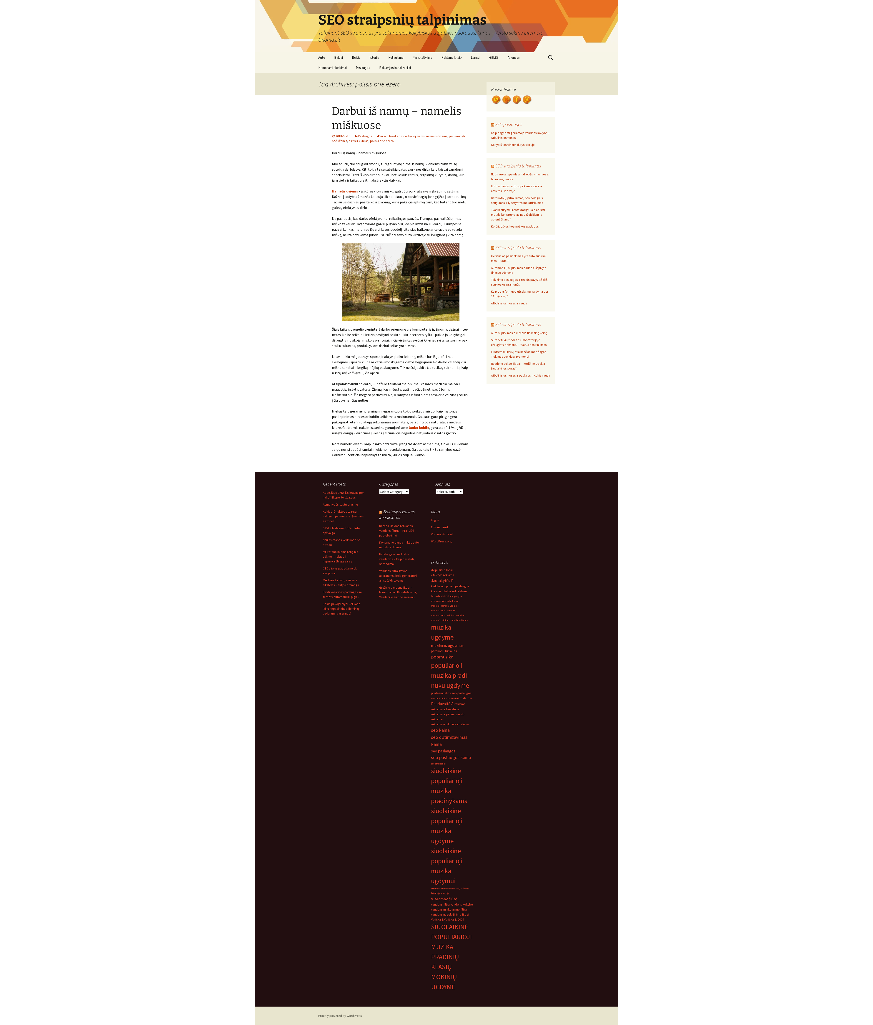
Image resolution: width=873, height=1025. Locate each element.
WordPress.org (441, 541)
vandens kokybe (461, 904)
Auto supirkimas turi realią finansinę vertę (519, 333)
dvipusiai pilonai (442, 570)
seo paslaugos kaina (451, 757)
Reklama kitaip (452, 57)
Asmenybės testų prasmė (340, 504)
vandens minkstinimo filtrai (449, 909)
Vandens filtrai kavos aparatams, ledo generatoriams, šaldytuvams (398, 575)
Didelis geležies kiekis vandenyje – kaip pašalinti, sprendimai (397, 559)
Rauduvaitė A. (442, 703)
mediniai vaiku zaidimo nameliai (447, 615)
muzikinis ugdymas (447, 645)
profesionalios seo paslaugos (451, 693)
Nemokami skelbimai (332, 68)
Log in (435, 520)
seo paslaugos (443, 751)
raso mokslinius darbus (443, 698)
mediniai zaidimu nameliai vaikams (449, 620)
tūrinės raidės (440, 893)
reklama (459, 704)
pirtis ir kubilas (359, 141)
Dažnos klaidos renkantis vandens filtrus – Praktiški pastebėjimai (396, 530)
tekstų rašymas (461, 888)
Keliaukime (396, 57)
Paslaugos (363, 68)
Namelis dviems (345, 191)
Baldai (338, 57)
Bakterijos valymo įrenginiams (397, 514)
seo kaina (440, 730)
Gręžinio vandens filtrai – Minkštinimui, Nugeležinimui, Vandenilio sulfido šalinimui (398, 592)
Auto (321, 57)
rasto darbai (463, 698)
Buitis (356, 57)
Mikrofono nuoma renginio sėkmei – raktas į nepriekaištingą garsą (340, 556)
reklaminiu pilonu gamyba (448, 724)
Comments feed (442, 534)
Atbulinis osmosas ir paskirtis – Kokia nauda (520, 375)
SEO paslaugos (508, 124)
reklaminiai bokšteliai (445, 709)
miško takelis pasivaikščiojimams (402, 136)
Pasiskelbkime (422, 57)
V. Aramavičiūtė (444, 898)
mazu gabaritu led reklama (445, 601)
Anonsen (514, 57)
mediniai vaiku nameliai (443, 610)
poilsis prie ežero (382, 141)
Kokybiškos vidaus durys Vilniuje (513, 145)
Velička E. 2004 (454, 919)
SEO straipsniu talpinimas (518, 166)
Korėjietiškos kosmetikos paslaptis (515, 226)
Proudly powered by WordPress (340, 1016)
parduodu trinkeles (444, 651)
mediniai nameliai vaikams (445, 605)
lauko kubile (419, 427)
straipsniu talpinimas (442, 888)
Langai (475, 57)
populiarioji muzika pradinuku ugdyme (450, 675)
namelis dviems (436, 136)
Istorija (374, 57)
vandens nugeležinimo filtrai (450, 914)
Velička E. (437, 919)
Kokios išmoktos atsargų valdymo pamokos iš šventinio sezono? (343, 516)
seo (467, 724)
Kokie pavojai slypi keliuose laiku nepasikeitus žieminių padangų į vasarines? (341, 608)
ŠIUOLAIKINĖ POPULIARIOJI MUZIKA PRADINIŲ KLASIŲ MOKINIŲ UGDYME (451, 957)
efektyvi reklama (442, 575)
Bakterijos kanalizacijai (395, 68)
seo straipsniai (438, 763)
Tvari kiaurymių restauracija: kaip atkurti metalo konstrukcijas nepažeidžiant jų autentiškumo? (518, 214)
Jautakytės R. (442, 580)
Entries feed (439, 527)
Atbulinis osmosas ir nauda (509, 303)
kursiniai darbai (441, 591)
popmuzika (442, 657)
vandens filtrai (440, 904)
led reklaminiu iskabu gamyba (446, 596)
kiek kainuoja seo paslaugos (450, 586)
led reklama (459, 591)
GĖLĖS (494, 57)
